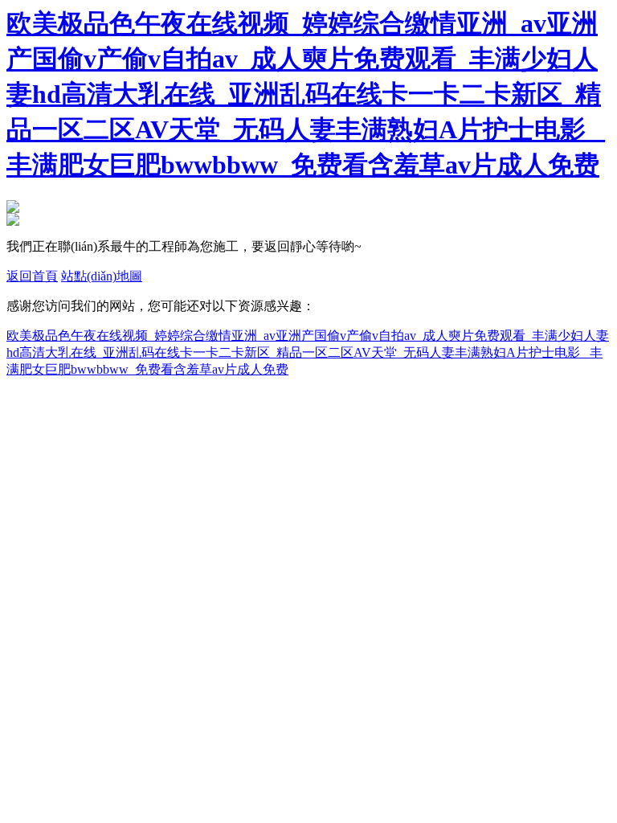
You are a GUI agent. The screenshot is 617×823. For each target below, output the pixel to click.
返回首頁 (32, 276)
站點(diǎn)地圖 (101, 276)
